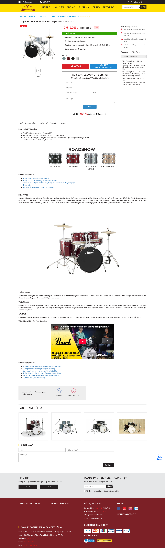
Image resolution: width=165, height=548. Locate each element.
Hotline (49, 487)
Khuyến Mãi (84, 7)
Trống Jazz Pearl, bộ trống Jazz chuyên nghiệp (40, 181)
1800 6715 (46, 2)
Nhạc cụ (32, 16)
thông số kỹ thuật (48, 123)
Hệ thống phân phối (134, 2)
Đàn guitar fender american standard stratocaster (41, 375)
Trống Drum (43, 16)
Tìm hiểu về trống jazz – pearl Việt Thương (38, 187)
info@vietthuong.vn (28, 2)
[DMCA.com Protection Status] (105, 540)
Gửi (89, 107)
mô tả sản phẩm (27, 123)
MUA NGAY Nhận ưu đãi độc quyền (103, 66)
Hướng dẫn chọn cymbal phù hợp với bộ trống (39, 369)
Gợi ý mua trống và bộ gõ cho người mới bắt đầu (40, 371)
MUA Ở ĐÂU (76, 66)
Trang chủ (22, 16)
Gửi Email (27, 487)
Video (63, 123)
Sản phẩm (59, 7)
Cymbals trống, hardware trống (34, 378)
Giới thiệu (46, 7)
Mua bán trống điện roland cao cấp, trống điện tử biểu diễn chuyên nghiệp (49, 183)
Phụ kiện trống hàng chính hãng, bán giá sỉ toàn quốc (41, 366)
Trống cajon (27, 185)
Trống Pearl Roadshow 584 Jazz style (65, 16)
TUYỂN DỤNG (108, 7)
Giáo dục (71, 7)
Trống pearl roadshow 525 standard (36, 178)
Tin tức (96, 7)
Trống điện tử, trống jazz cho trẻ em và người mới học (42, 373)
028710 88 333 (104, 512)
